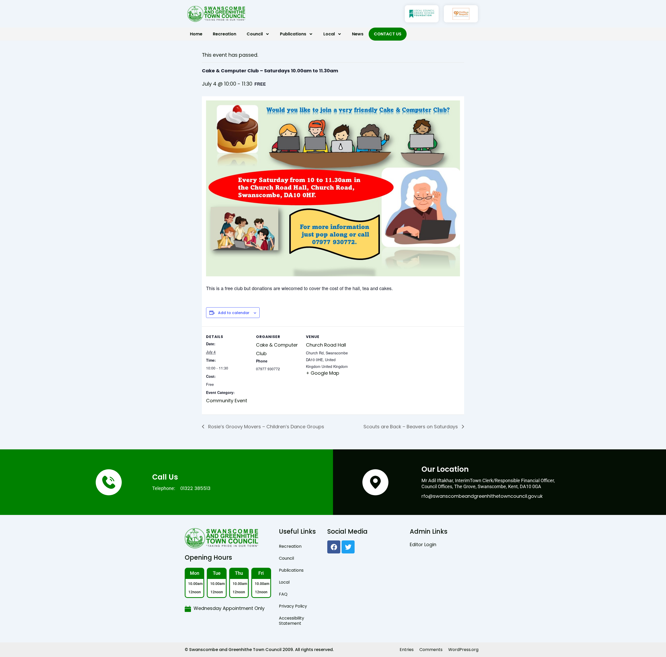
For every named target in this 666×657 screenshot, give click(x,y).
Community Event (226, 400)
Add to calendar (233, 313)
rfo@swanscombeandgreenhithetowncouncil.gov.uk (482, 496)
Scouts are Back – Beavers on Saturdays (411, 426)
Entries (407, 650)
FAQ (283, 594)
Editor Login (423, 544)
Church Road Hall (326, 345)
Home (196, 34)
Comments (431, 650)
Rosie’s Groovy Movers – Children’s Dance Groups (265, 426)
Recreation (224, 34)
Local (329, 34)
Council (255, 34)
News (357, 34)
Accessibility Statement (291, 620)
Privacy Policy (293, 606)
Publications (293, 34)
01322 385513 (195, 488)
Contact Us (387, 34)
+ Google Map (322, 373)
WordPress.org (463, 650)
